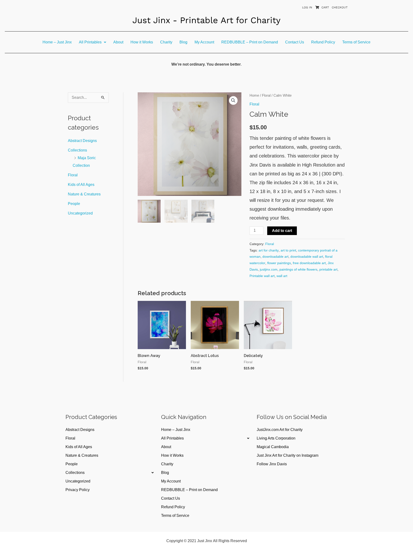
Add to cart (282, 231)
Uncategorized (80, 213)
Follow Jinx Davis (272, 464)
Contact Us (294, 42)
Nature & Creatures (84, 194)
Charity (166, 42)
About (118, 42)
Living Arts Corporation (276, 438)
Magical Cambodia (273, 447)
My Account (204, 42)
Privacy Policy (77, 490)
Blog (183, 42)
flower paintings (279, 263)
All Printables (90, 42)
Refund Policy (323, 42)
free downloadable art (309, 263)
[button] (92, 42)
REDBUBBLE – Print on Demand (249, 42)
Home (254, 95)
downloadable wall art (306, 256)
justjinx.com (268, 269)
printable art (328, 269)
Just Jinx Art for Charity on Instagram (287, 455)
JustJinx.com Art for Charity (280, 430)
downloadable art (275, 256)
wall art (282, 276)
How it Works (141, 42)
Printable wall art (262, 276)
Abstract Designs (82, 141)
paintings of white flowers (298, 269)
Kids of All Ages (81, 185)
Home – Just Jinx (57, 42)
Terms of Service (356, 42)
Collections (77, 150)
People (74, 204)
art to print (288, 250)
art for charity (269, 250)
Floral (73, 175)
